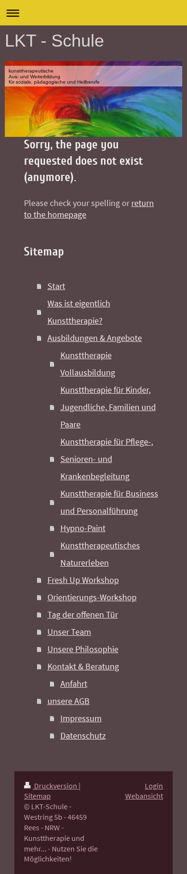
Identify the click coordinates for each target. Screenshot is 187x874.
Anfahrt (73, 683)
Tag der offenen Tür (82, 614)
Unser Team (69, 631)
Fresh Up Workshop (83, 579)
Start (56, 285)
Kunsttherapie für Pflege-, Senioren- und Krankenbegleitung (106, 459)
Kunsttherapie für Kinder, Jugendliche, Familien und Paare (108, 407)
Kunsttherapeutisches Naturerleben (100, 554)
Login (154, 785)
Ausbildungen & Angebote (94, 337)
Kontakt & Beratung (83, 666)
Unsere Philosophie (82, 649)
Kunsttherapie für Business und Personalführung (109, 502)
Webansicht (144, 796)
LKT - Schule (54, 40)
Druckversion (56, 785)
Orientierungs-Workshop (92, 597)
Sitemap (37, 796)
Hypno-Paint (82, 528)
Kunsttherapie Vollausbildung (87, 364)
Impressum (81, 718)
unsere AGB (68, 700)
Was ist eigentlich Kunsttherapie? (78, 312)
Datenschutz (83, 735)
